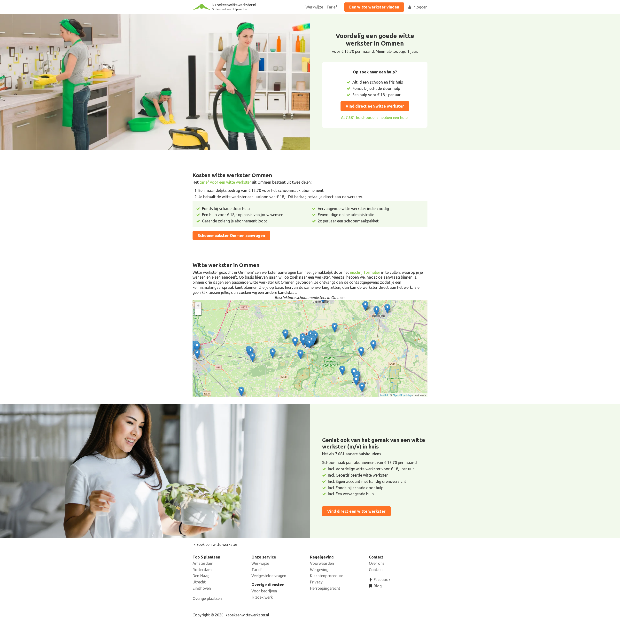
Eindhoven (202, 588)
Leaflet (384, 395)
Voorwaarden (322, 563)
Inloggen (419, 7)
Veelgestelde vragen (268, 576)
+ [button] (198, 305)
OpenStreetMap (402, 395)
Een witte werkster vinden (374, 7)
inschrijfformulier (365, 272)
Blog (377, 586)
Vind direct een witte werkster (375, 106)
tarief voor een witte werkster (225, 182)
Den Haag (201, 576)
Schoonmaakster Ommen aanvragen (231, 235)
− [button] (198, 311)
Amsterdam (203, 563)
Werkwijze (314, 7)
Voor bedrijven (264, 591)
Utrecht (199, 582)
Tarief (331, 7)
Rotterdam (202, 569)
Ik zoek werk (262, 597)
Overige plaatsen (207, 598)
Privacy (316, 582)
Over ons (377, 563)
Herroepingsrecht (325, 588)
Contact (376, 569)
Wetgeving (319, 569)
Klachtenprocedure (326, 576)
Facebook (381, 579)
